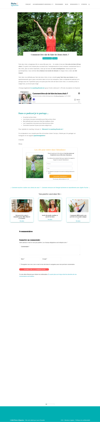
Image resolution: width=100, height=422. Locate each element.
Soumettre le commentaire (35, 269)
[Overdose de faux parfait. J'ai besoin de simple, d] (21, 300)
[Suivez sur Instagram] (43, 415)
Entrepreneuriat (47, 58)
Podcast (28, 4)
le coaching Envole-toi (37, 88)
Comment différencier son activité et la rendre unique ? (78, 216)
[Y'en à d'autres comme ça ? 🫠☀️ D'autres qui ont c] (62, 292)
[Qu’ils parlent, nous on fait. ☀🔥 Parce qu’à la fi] (89, 303)
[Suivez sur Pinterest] (53, 415)
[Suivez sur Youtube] (50, 415)
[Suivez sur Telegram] (47, 415)
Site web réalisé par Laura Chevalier (35, 420)
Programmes (59, 4)
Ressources (74, 4)
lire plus (22, 221)
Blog (66, 4)
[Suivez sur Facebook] (56, 415)
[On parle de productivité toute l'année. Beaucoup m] (34, 339)
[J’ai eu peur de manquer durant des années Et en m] (75, 334)
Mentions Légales (69, 420)
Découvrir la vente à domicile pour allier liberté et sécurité (22, 216)
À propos (84, 4)
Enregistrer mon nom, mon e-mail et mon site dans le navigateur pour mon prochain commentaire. (48, 264)
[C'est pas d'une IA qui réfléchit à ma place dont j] (7, 297)
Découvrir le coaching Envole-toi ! (52, 129)
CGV (62, 420)
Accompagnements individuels (42, 4)
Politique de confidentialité (82, 420)
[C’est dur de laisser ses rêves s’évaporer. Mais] (48, 332)
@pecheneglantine (39, 135)
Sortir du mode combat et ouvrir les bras (50, 216)
